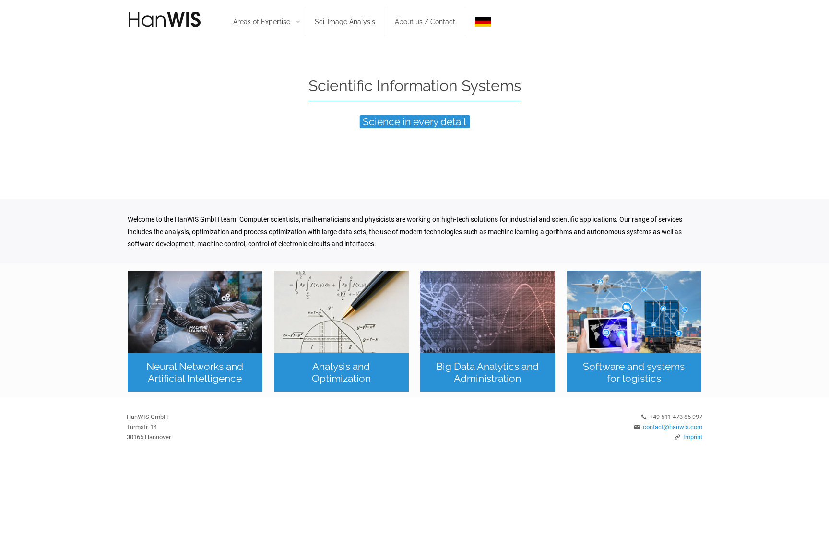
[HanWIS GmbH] (173, 19)
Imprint (692, 437)
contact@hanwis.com (672, 426)
